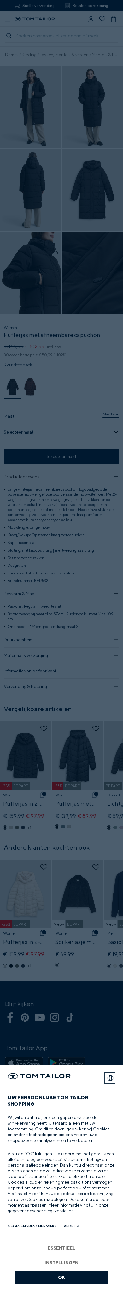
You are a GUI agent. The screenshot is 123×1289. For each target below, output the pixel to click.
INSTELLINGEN (61, 1262)
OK (61, 1277)
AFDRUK (71, 1226)
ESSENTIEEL (61, 1248)
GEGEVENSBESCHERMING (32, 1226)
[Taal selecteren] (110, 1078)
